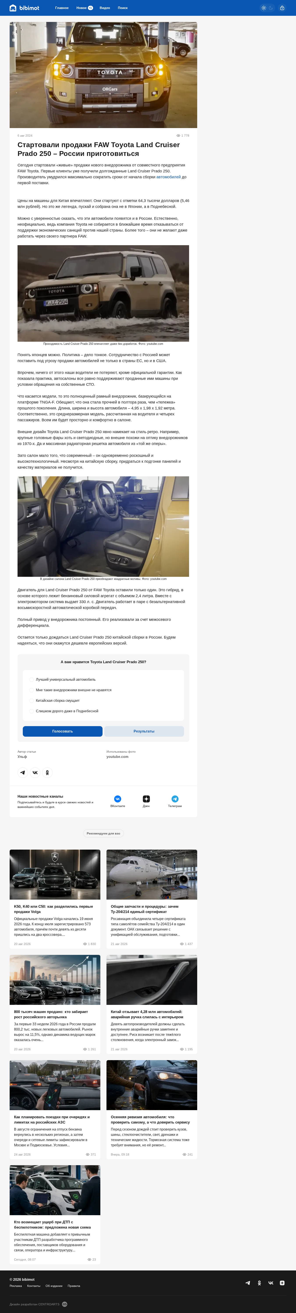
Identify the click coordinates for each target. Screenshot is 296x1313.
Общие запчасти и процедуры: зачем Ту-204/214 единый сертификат (145, 909)
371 (93, 1154)
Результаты (144, 731)
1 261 (92, 1049)
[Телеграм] (248, 1283)
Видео (105, 8)
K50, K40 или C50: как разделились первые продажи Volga (53, 909)
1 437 (189, 944)
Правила (74, 1286)
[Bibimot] (24, 7)
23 (94, 1259)
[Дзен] (282, 1283)
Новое (84, 8)
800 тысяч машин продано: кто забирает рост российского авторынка (51, 1014)
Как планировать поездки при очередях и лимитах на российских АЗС (52, 1119)
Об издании (54, 1286)
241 (190, 1154)
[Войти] (282, 8)
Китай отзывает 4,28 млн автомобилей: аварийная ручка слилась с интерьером (147, 1014)
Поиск (123, 8)
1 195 (189, 1049)
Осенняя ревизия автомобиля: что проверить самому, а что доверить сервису (150, 1119)
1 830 (92, 944)
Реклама (16, 1286)
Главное (62, 8)
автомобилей (168, 177)
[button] (23, 772)
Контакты (33, 1286)
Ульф (22, 757)
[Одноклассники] (259, 1283)
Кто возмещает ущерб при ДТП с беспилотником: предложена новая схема (52, 1224)
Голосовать (62, 731)
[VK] (270, 1283)
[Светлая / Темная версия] (267, 8)
